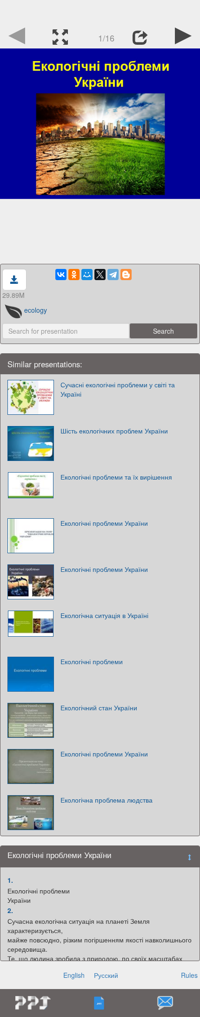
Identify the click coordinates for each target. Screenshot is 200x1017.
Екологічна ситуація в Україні (104, 615)
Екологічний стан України (98, 707)
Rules (189, 975)
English (74, 975)
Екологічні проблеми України (104, 523)
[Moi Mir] (87, 274)
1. (10, 880)
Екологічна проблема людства (106, 799)
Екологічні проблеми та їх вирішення (116, 476)
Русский (106, 975)
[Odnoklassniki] (74, 274)
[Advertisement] (100, 11)
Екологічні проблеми (91, 661)
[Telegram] (113, 274)
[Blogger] (126, 274)
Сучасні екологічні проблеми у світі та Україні (117, 389)
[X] (100, 274)
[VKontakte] (61, 274)
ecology (35, 310)
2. (10, 910)
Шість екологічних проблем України (114, 430)
